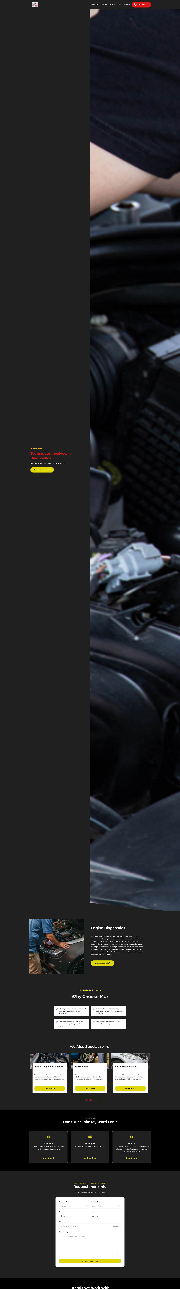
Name (61, 1212)
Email (92, 1212)
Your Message (64, 1232)
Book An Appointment (90, 1261)
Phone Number (64, 1222)
